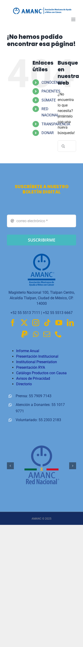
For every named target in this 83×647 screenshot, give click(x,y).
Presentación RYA (30, 367)
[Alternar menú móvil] (73, 19)
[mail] (46, 334)
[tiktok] (47, 322)
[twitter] (24, 322)
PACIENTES (51, 91)
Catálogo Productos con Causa (41, 373)
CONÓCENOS (52, 82)
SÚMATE (49, 100)
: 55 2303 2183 (49, 420)
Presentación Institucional (37, 356)
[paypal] (24, 334)
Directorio (24, 384)
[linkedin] (70, 322)
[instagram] (35, 322)
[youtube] (58, 322)
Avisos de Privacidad (33, 378)
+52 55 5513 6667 (58, 313)
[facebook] (12, 322)
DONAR (48, 133)
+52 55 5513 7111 (25, 313)
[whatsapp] (36, 334)
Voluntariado (26, 420)
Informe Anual (27, 351)
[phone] (58, 334)
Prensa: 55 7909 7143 (33, 396)
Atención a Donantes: (33, 405)
